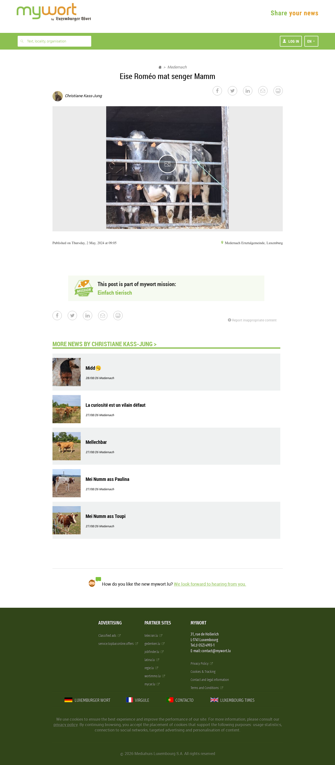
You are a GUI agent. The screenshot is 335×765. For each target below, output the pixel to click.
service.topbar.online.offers (116, 644)
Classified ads (107, 635)
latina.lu (149, 660)
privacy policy (65, 724)
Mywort (198, 623)
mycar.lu (150, 684)
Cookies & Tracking (203, 672)
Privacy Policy (200, 663)
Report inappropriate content (254, 320)
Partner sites (157, 623)
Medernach (177, 67)
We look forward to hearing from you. (210, 584)
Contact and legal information (210, 680)
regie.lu (149, 668)
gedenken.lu (152, 644)
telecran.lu (151, 635)
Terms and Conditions (205, 688)
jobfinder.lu (152, 652)
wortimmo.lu (152, 676)
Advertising (110, 623)
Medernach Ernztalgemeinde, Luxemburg (253, 242)
